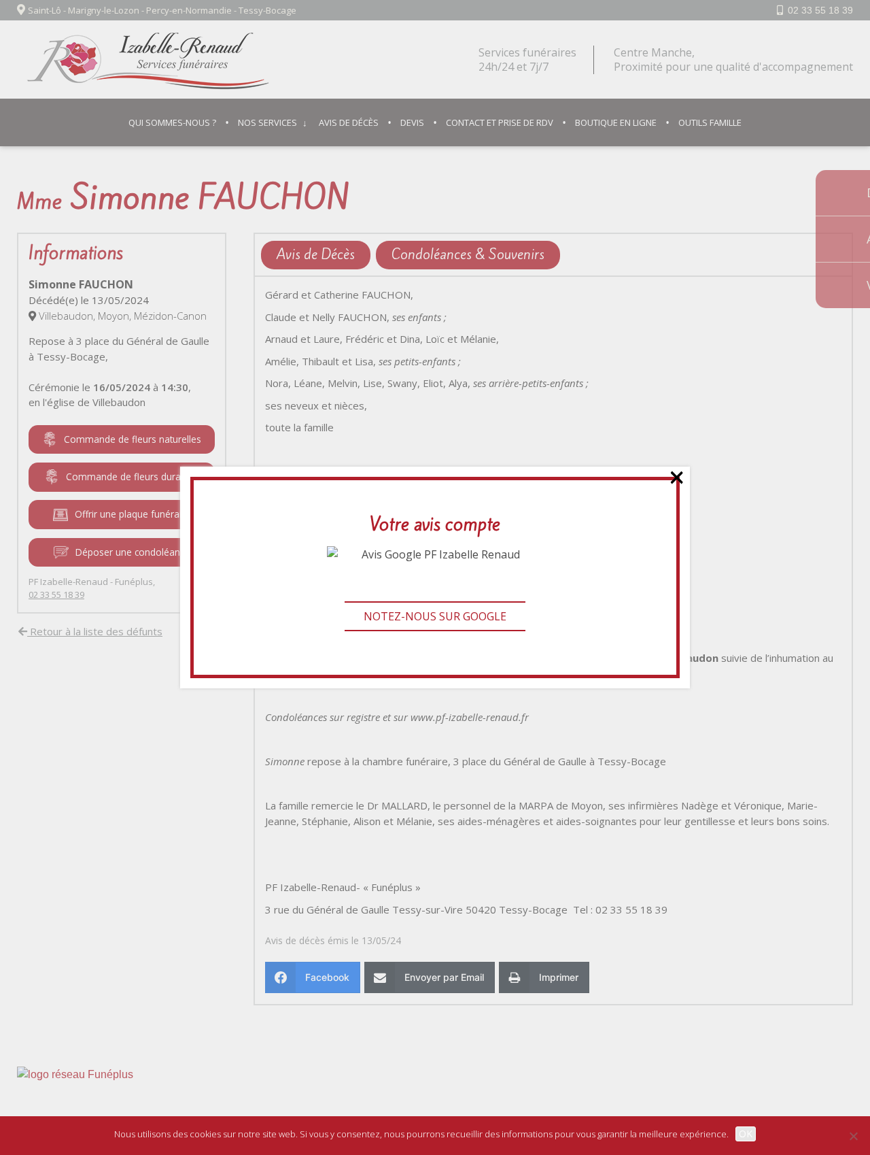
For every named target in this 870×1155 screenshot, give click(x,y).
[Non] (853, 1136)
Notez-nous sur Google (435, 616)
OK (745, 1133)
